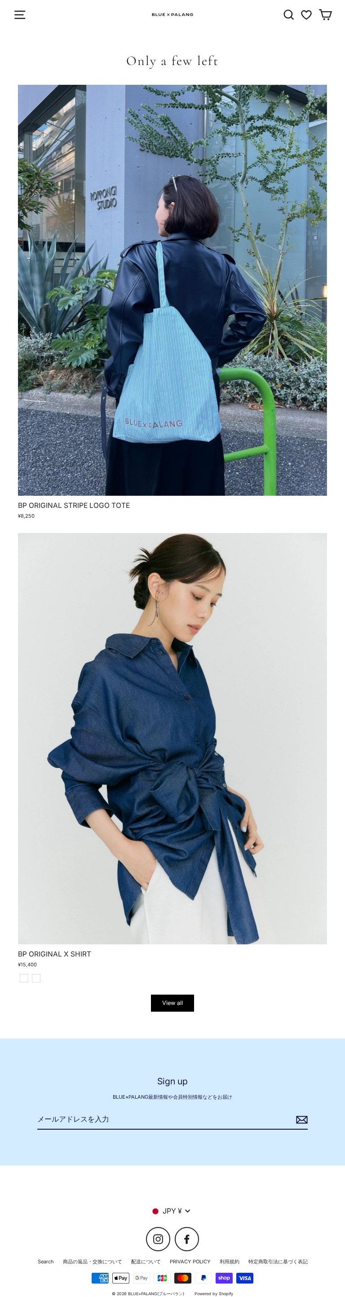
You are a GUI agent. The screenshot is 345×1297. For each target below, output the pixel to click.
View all (172, 1003)
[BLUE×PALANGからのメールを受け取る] (300, 1120)
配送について (146, 1261)
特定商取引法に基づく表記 (278, 1261)
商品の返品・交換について (92, 1261)
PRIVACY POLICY (190, 1261)
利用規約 (229, 1261)
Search (46, 1261)
